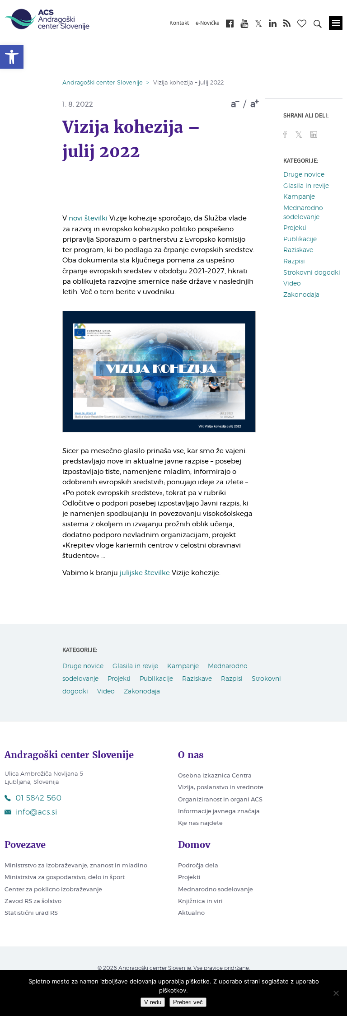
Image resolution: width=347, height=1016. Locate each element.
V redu (152, 1002)
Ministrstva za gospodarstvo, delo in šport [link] (65, 877)
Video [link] (292, 284)
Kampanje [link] (299, 197)
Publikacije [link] (300, 239)
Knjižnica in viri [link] (200, 901)
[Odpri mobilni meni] (335, 23)
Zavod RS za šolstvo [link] (33, 901)
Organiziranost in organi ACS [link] (220, 800)
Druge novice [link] (303, 175)
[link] (11, 57)
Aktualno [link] (191, 913)
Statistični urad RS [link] (31, 913)
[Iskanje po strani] (317, 25)
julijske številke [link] (145, 573)
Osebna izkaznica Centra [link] (215, 776)
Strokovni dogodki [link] (311, 273)
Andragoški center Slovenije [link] (102, 83)
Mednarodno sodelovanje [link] (215, 890)
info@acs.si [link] (36, 812)
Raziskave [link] (298, 250)
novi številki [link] (88, 218)
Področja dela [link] (198, 866)
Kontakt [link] (179, 23)
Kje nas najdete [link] (200, 823)
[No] (335, 992)
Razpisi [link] (294, 261)
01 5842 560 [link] (38, 798)
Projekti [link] (294, 228)
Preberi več (188, 1002)
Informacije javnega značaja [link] (219, 812)
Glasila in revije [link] (306, 186)
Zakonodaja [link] (301, 295)
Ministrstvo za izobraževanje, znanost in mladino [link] (76, 866)
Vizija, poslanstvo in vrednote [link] (220, 788)
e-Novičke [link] (207, 23)
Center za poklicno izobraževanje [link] (53, 890)
